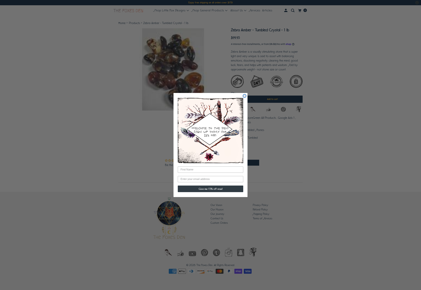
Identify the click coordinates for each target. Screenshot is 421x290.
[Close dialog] (244, 96)
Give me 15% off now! (211, 189)
